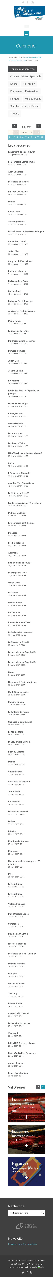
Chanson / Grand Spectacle (25, 76)
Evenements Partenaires (24, 91)
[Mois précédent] (14, 125)
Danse (14, 83)
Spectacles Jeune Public (24, 106)
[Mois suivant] (38, 125)
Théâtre (14, 113)
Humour (15, 98)
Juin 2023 (26, 127)
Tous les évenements (22, 69)
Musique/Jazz (33, 98)
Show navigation (26, 33)
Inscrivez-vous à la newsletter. (22, 1244)
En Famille (29, 83)
